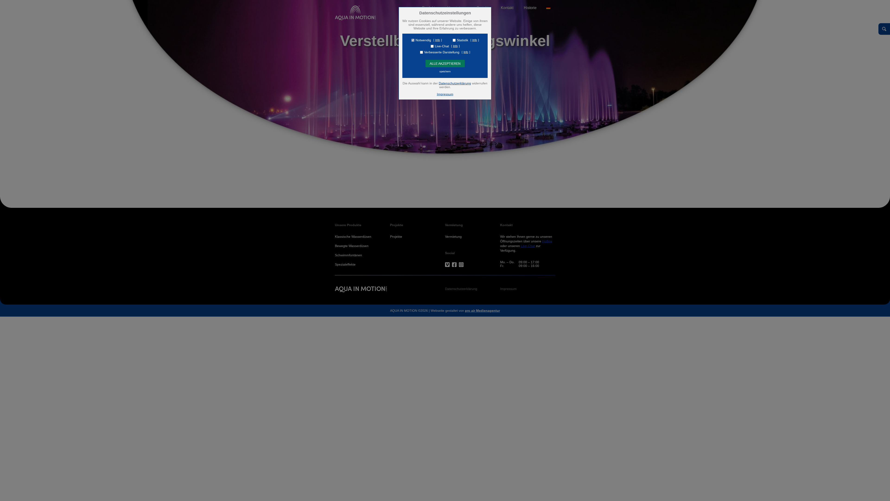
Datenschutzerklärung (455, 83)
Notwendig (423, 40)
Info (437, 40)
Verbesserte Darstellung (441, 52)
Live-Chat (442, 46)
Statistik (462, 40)
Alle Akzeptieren (445, 63)
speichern (445, 71)
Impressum (445, 94)
